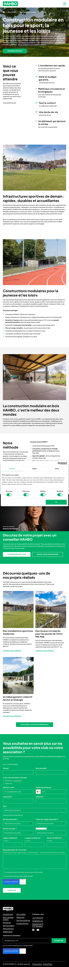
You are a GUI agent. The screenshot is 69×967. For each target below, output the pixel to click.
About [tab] (57, 468)
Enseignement (8, 914)
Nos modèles (21, 914)
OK (56, 502)
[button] (15, 51)
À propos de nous (22, 923)
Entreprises (7, 922)
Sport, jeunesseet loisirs (8, 918)
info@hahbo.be (37, 921)
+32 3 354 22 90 (37, 918)
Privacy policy (37, 964)
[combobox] (34, 810)
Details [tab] (34, 468)
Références (20, 917)
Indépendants (7, 932)
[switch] (26, 494)
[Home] (4, 12)
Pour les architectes (23, 920)
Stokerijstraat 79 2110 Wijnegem (37, 925)
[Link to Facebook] (33, 930)
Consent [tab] (12, 468)
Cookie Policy (47, 964)
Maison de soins (8, 928)
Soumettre (11, 890)
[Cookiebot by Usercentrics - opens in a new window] (59, 463)
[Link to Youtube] (38, 930)
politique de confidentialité (23, 876)
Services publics (8, 925)
